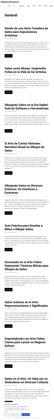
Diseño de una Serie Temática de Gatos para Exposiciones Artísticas (26, 32)
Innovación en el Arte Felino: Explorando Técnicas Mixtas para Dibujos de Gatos (26, 265)
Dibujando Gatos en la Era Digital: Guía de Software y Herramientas (27, 107)
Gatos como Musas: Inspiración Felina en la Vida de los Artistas (25, 70)
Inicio (9, 6)
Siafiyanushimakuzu (10, 2)
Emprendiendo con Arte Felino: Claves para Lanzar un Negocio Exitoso (25, 342)
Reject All (17, 414)
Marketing (21, 6)
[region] (17, 409)
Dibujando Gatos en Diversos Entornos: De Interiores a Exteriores (24, 189)
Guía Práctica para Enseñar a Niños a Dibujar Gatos (24, 227)
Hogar (28, 6)
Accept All (26, 414)
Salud (39, 6)
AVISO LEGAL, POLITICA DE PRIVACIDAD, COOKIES (27, 417)
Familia (45, 6)
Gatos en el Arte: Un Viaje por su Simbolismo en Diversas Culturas (26, 380)
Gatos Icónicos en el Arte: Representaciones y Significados (26, 304)
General (15, 6)
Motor (34, 6)
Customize (8, 414)
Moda (51, 6)
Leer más (8, 56)
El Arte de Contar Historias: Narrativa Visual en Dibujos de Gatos (24, 147)
